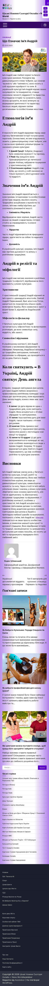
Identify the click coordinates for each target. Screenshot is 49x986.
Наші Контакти (7, 959)
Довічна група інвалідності (12, 926)
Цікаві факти (7, 884)
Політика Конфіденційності (12, 963)
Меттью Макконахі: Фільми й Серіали (16, 832)
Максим (39, 517)
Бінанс (4, 809)
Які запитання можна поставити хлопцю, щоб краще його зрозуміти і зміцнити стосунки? (24, 747)
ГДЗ (3, 893)
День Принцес (7, 801)
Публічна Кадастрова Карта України (15, 824)
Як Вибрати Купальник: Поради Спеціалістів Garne (23, 631)
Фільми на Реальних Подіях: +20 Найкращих (19, 840)
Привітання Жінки (9, 934)
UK (45, 11)
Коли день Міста (8, 914)
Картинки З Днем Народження (13, 860)
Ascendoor (20, 980)
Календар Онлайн (9, 856)
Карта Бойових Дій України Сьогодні (16, 828)
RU (46, 15)
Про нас (5, 955)
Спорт (4, 880)
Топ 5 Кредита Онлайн (10, 848)
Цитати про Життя (9, 888)
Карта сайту (6, 967)
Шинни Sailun (7, 905)
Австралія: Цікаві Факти (11, 946)
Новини (5, 872)
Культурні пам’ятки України (12, 797)
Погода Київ (6, 789)
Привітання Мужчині (10, 930)
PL (45, 8)
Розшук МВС (7, 836)
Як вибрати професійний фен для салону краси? (21, 689)
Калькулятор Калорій (10, 844)
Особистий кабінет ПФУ (11, 922)
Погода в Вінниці (8, 785)
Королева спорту (8, 918)
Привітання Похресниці (11, 938)
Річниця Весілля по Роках (11, 897)
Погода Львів (7, 793)
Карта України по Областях (12, 819)
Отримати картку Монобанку (13, 805)
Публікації (6, 37)
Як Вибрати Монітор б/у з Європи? (15, 901)
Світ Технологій (8, 876)
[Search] (45, 25)
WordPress (7, 983)
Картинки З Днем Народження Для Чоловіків (19, 852)
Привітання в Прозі (9, 942)
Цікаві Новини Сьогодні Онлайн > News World (24, 15)
